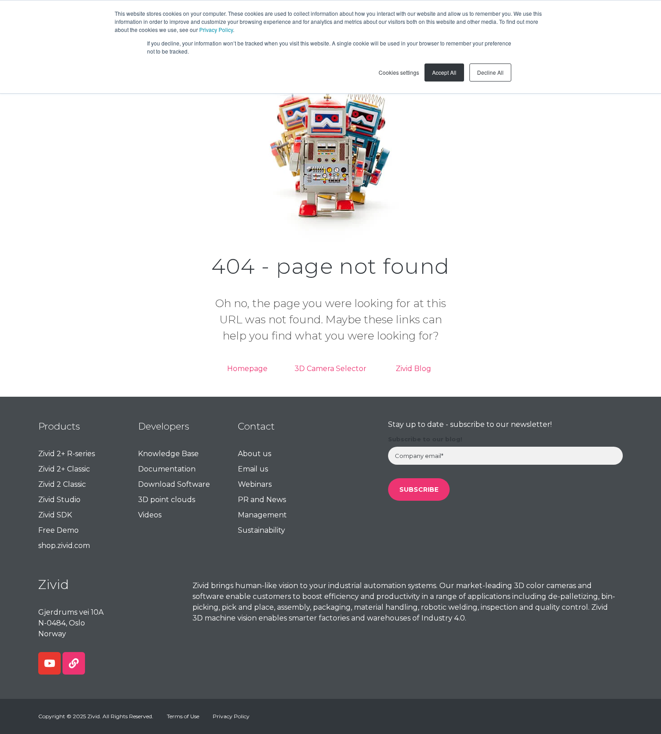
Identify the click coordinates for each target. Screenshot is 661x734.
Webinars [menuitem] (255, 484)
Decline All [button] (490, 72)
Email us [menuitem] (253, 469)
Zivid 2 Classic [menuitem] (62, 484)
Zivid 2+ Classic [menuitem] (64, 469)
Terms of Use (183, 716)
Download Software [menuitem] (174, 484)
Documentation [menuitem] (167, 469)
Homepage (247, 368)
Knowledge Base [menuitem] (168, 453)
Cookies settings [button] (399, 72)
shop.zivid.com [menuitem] (64, 545)
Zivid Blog (413, 368)
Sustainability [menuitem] (261, 530)
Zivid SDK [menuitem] (55, 515)
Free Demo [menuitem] (58, 530)
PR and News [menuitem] (262, 499)
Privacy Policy (216, 29)
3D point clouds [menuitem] (166, 499)
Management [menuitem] (262, 515)
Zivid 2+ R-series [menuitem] (66, 453)
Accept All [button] (444, 72)
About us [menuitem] (254, 453)
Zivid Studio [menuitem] (59, 499)
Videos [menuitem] (149, 515)
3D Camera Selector (330, 368)
